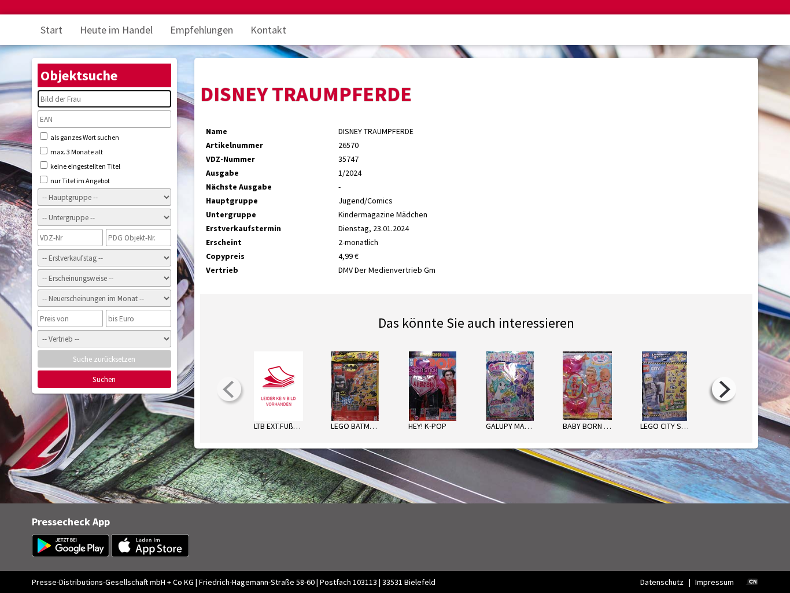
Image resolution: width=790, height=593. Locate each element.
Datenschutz (662, 582)
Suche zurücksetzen (104, 359)
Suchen (104, 379)
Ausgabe (222, 173)
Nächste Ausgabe (239, 186)
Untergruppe (231, 214)
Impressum (714, 582)
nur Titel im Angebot (79, 180)
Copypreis (225, 256)
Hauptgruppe (232, 200)
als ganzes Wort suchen (84, 137)
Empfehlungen (201, 29)
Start (51, 29)
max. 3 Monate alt (76, 151)
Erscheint (224, 242)
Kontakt (268, 29)
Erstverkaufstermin (243, 228)
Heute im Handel (116, 29)
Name (216, 131)
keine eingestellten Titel (84, 166)
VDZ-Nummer (230, 159)
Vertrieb (222, 270)
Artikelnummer (234, 145)
